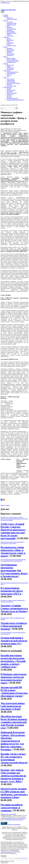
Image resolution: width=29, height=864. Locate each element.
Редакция (9, 84)
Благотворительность (12, 72)
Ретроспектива (11, 31)
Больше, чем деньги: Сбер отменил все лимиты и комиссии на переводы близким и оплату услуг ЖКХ (13, 775)
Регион (6, 20)
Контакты (9, 97)
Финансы (6, 37)
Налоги (9, 44)
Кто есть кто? (10, 69)
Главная (6, 15)
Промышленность (11, 33)
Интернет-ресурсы (12, 93)
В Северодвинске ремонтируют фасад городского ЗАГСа (12, 591)
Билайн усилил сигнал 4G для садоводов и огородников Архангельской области (14, 758)
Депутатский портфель (13, 61)
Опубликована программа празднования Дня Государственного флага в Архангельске (14, 570)
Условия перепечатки (12, 98)
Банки (8, 41)
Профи (8, 66)
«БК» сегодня (10, 79)
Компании (9, 48)
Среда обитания (11, 73)
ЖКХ (8, 26)
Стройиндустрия (11, 24)
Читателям (9, 91)
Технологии (10, 55)
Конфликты (10, 51)
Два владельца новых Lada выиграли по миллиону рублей (13, 706)
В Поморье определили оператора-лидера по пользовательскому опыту (13, 678)
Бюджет (9, 38)
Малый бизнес (10, 49)
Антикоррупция (11, 62)
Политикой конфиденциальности (10, 851)
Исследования (10, 54)
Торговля (9, 52)
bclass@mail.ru (8, 818)
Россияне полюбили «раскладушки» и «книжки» (12, 807)
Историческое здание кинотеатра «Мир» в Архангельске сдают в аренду (13, 551)
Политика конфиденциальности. (15, 819)
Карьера (6, 63)
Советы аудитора (11, 45)
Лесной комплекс (11, 29)
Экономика (10, 30)
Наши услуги (10, 94)
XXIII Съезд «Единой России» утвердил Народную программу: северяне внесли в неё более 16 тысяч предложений (13, 531)
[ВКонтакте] (1, 500)
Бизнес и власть (11, 58)
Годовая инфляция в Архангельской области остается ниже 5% (14, 640)
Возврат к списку (5, 505)
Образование (10, 67)
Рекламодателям (11, 90)
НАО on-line (10, 35)
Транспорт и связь (11, 23)
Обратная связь (8, 87)
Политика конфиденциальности (15, 99)
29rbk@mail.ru (22, 818)
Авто (8, 76)
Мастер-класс (10, 65)
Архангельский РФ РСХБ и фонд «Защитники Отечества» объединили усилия (14, 691)
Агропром (9, 27)
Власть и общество (12, 59)
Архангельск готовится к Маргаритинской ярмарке (14, 626)
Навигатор (9, 17)
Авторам (9, 95)
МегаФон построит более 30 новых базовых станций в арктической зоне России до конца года (14, 722)
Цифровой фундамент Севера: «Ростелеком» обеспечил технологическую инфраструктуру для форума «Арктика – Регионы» (13, 741)
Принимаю (3, 856)
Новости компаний (12, 19)
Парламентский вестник (13, 83)
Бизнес (5, 47)
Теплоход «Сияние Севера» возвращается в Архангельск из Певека (14, 608)
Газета (5, 77)
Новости (6, 16)
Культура (9, 74)
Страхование (10, 42)
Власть (5, 56)
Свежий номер (11, 80)
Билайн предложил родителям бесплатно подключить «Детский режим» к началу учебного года (13, 661)
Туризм (9, 34)
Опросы (9, 88)
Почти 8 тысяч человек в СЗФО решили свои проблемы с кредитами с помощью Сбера (14, 793)
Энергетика (10, 22)
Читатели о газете (11, 86)
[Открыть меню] (2, 12)
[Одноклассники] (4, 500)
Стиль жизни (7, 70)
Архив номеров (11, 81)
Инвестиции (10, 40)
